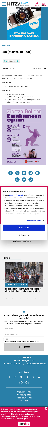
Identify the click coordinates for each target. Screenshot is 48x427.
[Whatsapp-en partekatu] (17, 179)
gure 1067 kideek (16, 195)
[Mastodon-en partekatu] (24, 173)
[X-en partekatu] (17, 173)
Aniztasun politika (24, 395)
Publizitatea (24, 372)
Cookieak (24, 401)
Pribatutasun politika (24, 398)
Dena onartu (24, 228)
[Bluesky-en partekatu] (30, 173)
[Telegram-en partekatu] (37, 173)
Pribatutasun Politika (13, 342)
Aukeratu (22, 235)
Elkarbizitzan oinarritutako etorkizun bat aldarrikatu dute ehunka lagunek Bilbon (23, 290)
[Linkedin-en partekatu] (24, 179)
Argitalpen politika (24, 392)
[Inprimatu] (30, 179)
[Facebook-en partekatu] (10, 173)
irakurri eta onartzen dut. (22, 342)
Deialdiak (6, 46)
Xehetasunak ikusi (34, 221)
